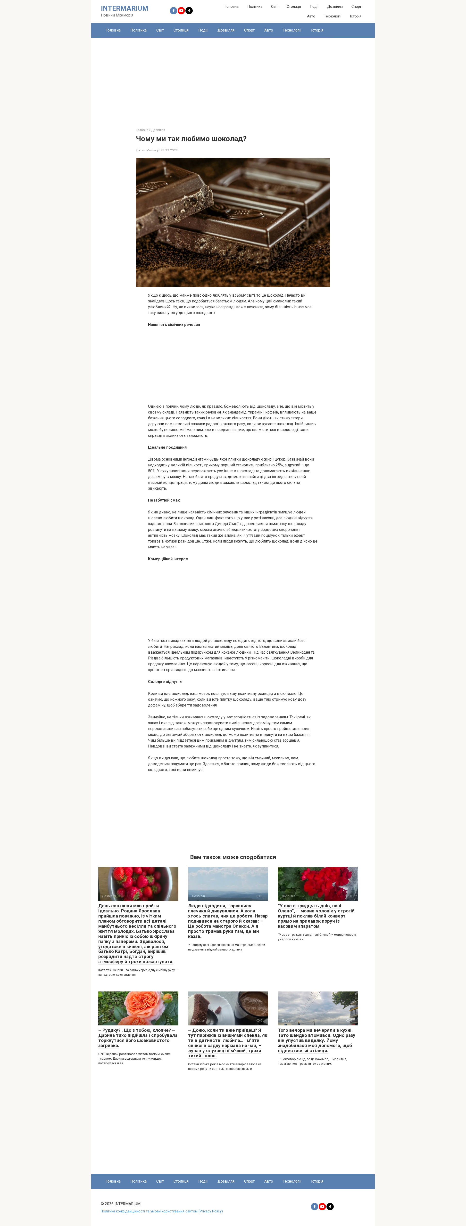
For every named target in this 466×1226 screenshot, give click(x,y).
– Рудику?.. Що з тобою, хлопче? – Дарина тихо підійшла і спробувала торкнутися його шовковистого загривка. (137, 1037)
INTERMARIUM (124, 8)
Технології (332, 16)
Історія (355, 16)
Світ (274, 6)
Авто (311, 16)
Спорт (356, 6)
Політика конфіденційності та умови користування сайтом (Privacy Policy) (162, 1211)
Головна (232, 6)
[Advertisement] (233, 79)
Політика (254, 6)
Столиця (294, 6)
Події (314, 6)
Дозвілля (335, 6)
